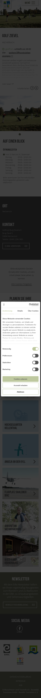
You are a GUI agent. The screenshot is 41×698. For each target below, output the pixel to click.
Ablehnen (20, 392)
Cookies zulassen (20, 379)
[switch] (35, 355)
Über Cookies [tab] (33, 311)
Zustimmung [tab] (7, 311)
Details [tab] (20, 311)
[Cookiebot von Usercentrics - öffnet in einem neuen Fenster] (29, 304)
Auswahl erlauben (20, 385)
